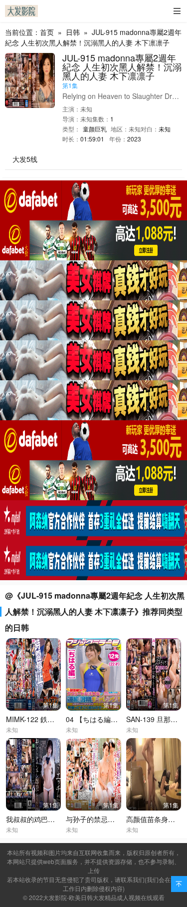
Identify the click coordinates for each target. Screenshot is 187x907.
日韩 (73, 32)
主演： (71, 108)
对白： (150, 128)
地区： (120, 128)
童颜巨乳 (95, 128)
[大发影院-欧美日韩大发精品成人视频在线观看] (21, 11)
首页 (47, 32)
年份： (118, 138)
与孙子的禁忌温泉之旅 (101, 819)
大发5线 (24, 159)
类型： (71, 128)
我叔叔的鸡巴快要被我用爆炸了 (55, 819)
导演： (71, 118)
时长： (71, 138)
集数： (101, 118)
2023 (134, 138)
